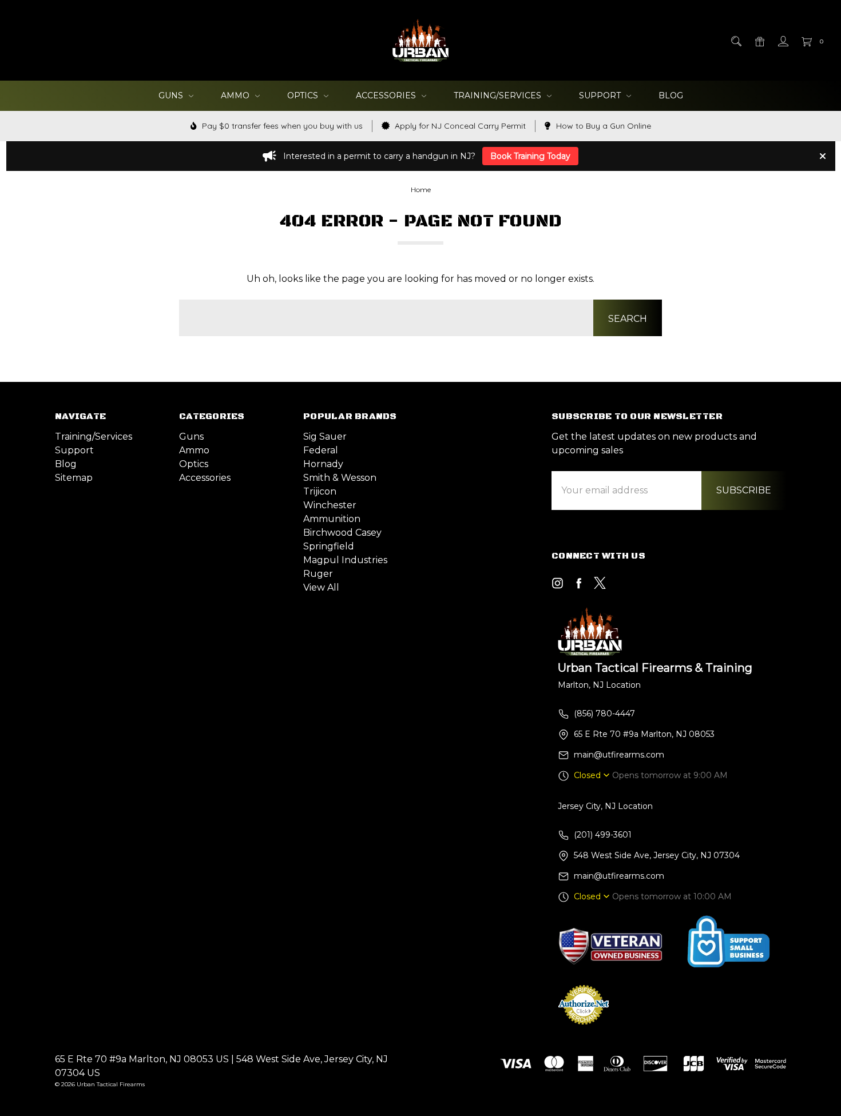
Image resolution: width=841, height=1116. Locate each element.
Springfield (328, 546)
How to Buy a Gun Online (602, 126)
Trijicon (319, 491)
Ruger (318, 573)
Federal (320, 450)
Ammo (236, 95)
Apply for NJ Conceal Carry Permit (459, 126)
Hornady (323, 464)
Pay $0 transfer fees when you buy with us (281, 126)
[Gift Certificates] (758, 40)
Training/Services (499, 95)
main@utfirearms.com (619, 755)
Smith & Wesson (339, 477)
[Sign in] (782, 40)
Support (601, 95)
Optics (303, 95)
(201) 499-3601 (603, 835)
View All (321, 587)
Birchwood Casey (342, 532)
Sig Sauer (325, 436)
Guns (171, 95)
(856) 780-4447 (604, 713)
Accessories (387, 95)
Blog (670, 95)
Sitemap (74, 477)
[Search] (735, 40)
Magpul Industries (345, 560)
